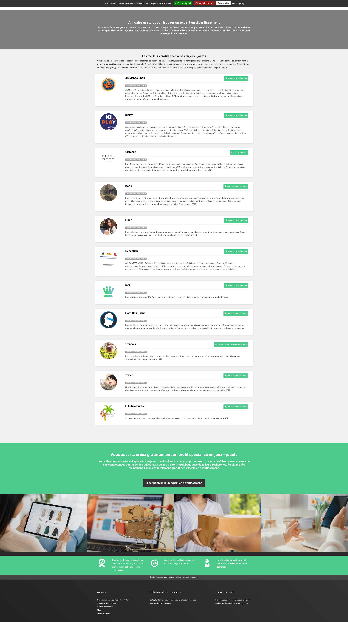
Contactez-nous (103, 613)
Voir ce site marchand (237, 78)
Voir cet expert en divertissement (232, 345)
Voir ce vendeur (240, 152)
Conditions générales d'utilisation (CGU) (113, 600)
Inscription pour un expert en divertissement (174, 483)
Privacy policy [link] (238, 3)
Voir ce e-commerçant (237, 186)
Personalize (223, 3)
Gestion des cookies (105, 607)
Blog (99, 610)
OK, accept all (184, 3)
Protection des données (106, 603)
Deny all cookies (205, 3)
